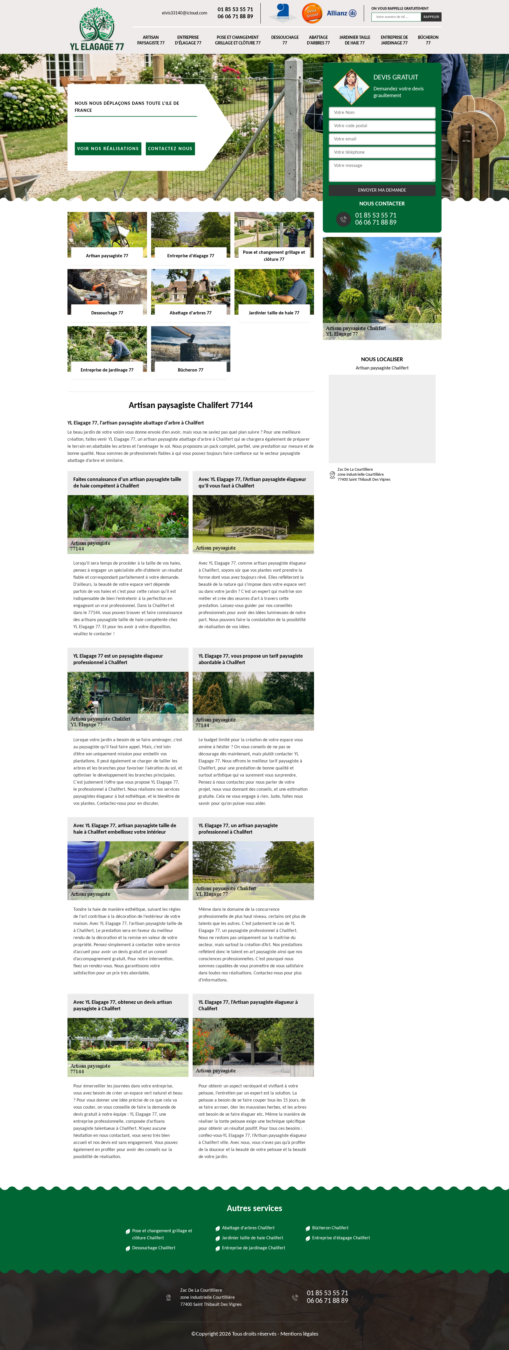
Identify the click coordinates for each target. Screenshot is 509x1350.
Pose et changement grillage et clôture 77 (238, 41)
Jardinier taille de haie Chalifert (252, 1238)
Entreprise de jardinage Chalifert (253, 1248)
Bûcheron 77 (428, 41)
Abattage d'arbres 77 (318, 41)
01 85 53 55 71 (235, 10)
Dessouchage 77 (285, 41)
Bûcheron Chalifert (330, 1228)
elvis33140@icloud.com (184, 13)
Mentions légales (299, 1334)
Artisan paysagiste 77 (151, 41)
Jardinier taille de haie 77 (354, 41)
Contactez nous (170, 148)
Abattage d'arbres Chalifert (248, 1228)
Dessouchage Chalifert (153, 1248)
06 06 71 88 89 (235, 17)
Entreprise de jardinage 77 (394, 41)
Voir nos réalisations (108, 148)
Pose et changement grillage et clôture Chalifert (162, 1234)
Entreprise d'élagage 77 (188, 41)
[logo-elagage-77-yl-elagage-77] (94, 28)
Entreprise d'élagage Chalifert (341, 1238)
